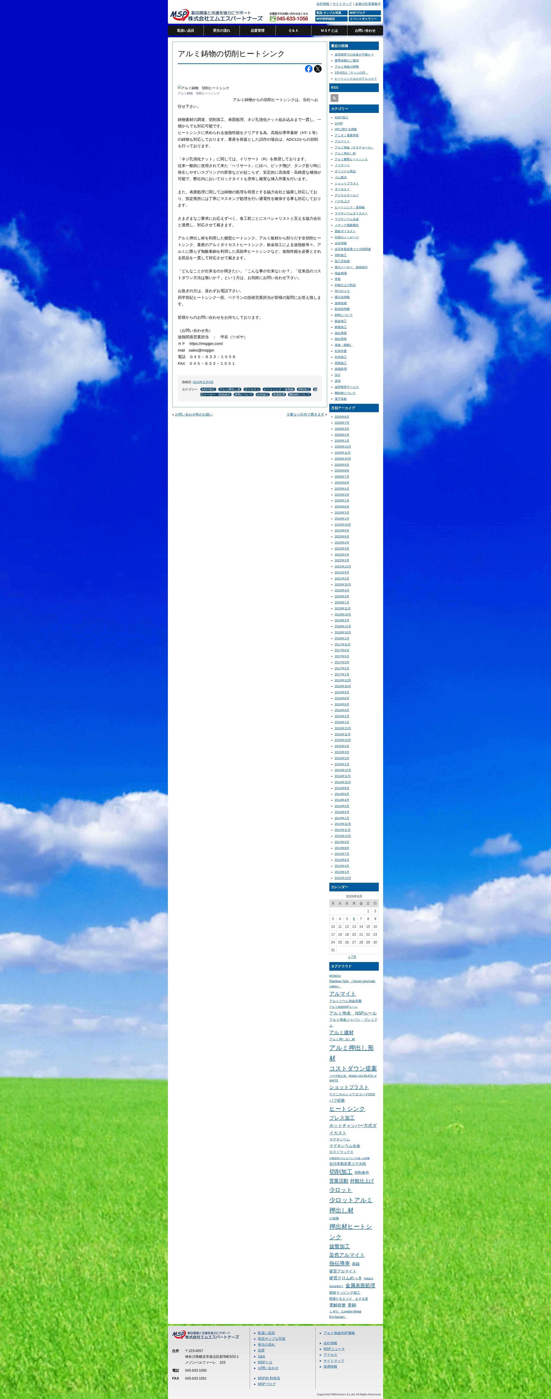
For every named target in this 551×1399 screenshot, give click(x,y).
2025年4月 (342, 488)
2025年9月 (342, 464)
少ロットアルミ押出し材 (351, 1205)
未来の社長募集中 (368, 4)
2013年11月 (343, 830)
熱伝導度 (341, 333)
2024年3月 (342, 512)
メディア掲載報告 (347, 225)
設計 (338, 375)
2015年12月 (343, 728)
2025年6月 (342, 482)
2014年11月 (343, 776)
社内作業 (341, 351)
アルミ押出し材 (229, 389)
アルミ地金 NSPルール (353, 1013)
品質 (261, 1350)
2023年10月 (343, 524)
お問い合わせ (365, 30)
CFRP (339, 123)
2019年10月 (343, 614)
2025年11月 (343, 452)
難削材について (299, 394)
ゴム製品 (341, 177)
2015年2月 (342, 758)
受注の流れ (221, 30)
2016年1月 (342, 722)
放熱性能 (341, 303)
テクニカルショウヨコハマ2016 (352, 1094)
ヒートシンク (347, 1109)
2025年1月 (342, 500)
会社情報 (322, 4)
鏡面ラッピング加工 (344, 1293)
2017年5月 (342, 656)
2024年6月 (342, 506)
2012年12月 (343, 878)
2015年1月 (342, 764)
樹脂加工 (341, 327)
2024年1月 (342, 518)
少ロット (340, 1190)
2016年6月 (342, 698)
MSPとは (265, 1362)
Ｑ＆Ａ (293, 30)
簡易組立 (368, 1278)
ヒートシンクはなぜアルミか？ (356, 78)
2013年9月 (342, 842)
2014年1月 (342, 818)
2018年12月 (343, 626)
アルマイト (342, 141)
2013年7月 (342, 854)
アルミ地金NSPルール (343, 1007)
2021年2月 (342, 578)
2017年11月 (343, 644)
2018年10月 (343, 632)
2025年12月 (343, 446)
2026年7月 (342, 422)
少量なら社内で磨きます (305, 414)
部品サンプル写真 (271, 1339)
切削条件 (361, 1173)
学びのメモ (342, 291)
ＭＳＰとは (329, 30)
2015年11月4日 (203, 382)
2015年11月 (343, 734)
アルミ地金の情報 (347, 66)
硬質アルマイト (342, 1271)
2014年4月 (342, 800)
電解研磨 (337, 1305)
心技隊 (334, 1218)
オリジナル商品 (345, 171)
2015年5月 (342, 746)
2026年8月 (342, 416)
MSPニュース (334, 1349)
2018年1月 (342, 638)
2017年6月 (342, 650)
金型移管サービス (347, 387)
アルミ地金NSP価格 (339, 1333)
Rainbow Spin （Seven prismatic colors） (352, 983)
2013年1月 (342, 872)
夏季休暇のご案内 (347, 60)
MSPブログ (267, 1384)
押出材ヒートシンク (350, 1231)
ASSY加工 (208, 389)
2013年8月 (342, 848)
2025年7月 (342, 476)
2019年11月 (343, 608)
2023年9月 (342, 530)
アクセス (330, 1355)
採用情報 (330, 1366)
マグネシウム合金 (347, 219)
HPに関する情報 (346, 129)
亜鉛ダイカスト (345, 231)
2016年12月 (343, 680)
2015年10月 (343, 740)
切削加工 (304, 389)
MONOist (335, 976)
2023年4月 (342, 542)
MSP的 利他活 (269, 1378)
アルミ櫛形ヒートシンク (351, 159)
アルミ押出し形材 (351, 1053)
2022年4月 (342, 554)
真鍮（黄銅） (344, 345)
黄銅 (352, 1305)
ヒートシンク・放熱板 (279, 389)
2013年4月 (342, 866)
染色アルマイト (347, 1255)
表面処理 (279, 394)
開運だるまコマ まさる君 (348, 1299)
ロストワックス (341, 1152)
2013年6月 (342, 860)
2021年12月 (343, 566)
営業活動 (338, 1181)
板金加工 (341, 321)
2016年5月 (342, 704)
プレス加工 (342, 1118)
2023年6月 (342, 536)
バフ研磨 (337, 1100)
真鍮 (356, 1264)
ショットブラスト (347, 183)
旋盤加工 (339, 1246)
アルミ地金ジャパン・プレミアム (353, 1022)
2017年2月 (342, 668)
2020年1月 (342, 602)
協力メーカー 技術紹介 (351, 267)
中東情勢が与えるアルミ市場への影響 (349, 1158)
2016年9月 (342, 692)
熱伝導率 (341, 339)
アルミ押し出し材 (342, 1039)
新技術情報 (342, 309)
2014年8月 (342, 788)
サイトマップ (342, 4)
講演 (338, 381)
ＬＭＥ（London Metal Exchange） (345, 1314)
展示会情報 (342, 297)
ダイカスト (252, 389)
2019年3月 (342, 620)
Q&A (261, 1356)
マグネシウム (339, 1139)
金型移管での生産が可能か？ (354, 54)
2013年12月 (343, 824)
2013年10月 (343, 836)
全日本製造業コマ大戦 (347, 1164)
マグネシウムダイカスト (351, 213)
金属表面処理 (360, 1285)
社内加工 (263, 394)
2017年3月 (342, 662)
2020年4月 (342, 590)
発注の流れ (266, 1344)
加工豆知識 (342, 261)
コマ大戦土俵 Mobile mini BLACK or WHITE (352, 1078)
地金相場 (341, 273)
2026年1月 (342, 440)
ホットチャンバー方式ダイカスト (353, 1129)
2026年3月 (342, 428)
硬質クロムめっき (345, 1278)
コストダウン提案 (353, 1068)
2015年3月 (342, 752)
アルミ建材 (341, 1032)
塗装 (338, 279)
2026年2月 (342, 435)
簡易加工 (341, 363)
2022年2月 (342, 560)
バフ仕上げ (342, 201)
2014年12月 (343, 770)
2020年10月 (343, 584)
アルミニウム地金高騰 (345, 1001)
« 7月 (352, 957)
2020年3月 (342, 596)
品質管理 (258, 30)
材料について (244, 394)
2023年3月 (342, 548)
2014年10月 (343, 782)
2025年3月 (342, 494)
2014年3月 (342, 806)
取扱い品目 (185, 30)
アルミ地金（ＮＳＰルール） (354, 147)
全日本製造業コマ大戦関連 (353, 249)
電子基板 (341, 399)
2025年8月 (342, 470)
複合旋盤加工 (336, 1286)
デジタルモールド (347, 195)
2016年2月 (342, 716)
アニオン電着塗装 (347, 135)
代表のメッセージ (347, 237)
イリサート (342, 165)
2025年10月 (343, 458)
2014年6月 (342, 794)
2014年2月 (342, 812)
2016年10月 (343, 686)
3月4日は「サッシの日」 (351, 72)
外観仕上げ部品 (345, 285)
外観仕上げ (362, 1181)
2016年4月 (342, 710)
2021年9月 (342, 572)
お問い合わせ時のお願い (194, 414)
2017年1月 (342, 674)
